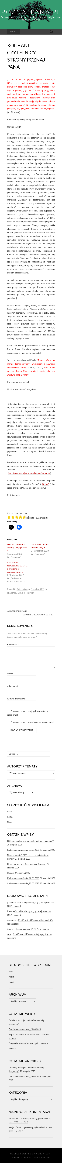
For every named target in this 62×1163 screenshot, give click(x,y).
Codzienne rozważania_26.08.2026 (23, 883)
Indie (9, 811)
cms (9, 934)
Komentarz (13, 644)
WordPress (43, 1154)
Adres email (12, 686)
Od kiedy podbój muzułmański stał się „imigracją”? (30, 841)
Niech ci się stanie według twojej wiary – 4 (17, 547)
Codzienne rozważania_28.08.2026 (23, 850)
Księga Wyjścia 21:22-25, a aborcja (32, 929)
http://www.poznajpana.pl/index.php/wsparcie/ (29, 473)
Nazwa (10, 673)
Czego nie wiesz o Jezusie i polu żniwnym (26, 864)
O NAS (45, 484)
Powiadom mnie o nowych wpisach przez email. (33, 722)
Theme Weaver (41, 1157)
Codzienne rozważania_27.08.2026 (23, 878)
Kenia (9, 817)
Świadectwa (22, 589)
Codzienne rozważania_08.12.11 (39, 615)
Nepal (9, 822)
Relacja (10, 873)
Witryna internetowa (16, 699)
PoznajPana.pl (31, 12)
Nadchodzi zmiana (17, 611)
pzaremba (11, 593)
